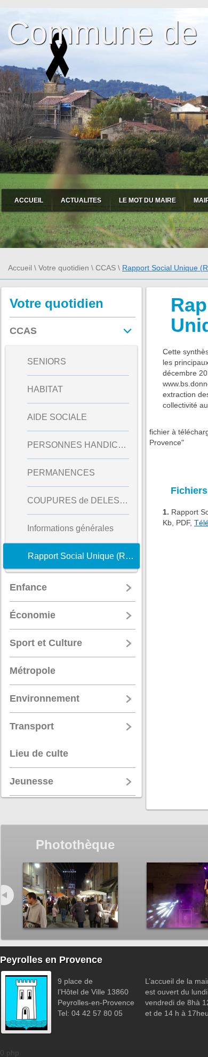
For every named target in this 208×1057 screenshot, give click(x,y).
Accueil (28, 200)
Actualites (81, 200)
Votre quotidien (63, 267)
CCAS (105, 267)
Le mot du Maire (147, 200)
